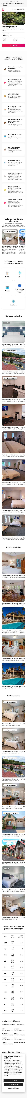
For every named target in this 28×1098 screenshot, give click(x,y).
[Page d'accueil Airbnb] (3, 9)
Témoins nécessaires (13, 1084)
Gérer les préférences (13, 1088)
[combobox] (13, 35)
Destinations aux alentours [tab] (8, 1024)
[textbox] (7, 41)
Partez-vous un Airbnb (18, 9)
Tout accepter (13, 1080)
